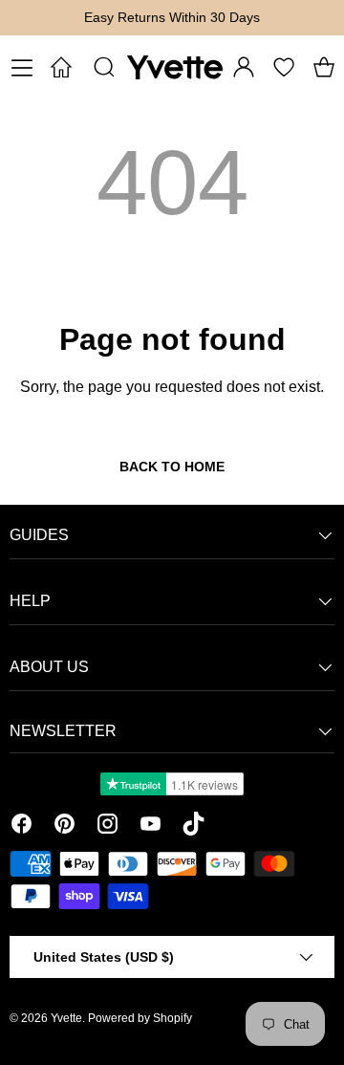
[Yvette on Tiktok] (193, 827)
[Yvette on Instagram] (107, 827)
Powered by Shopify (140, 1018)
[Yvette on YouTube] (150, 827)
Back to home (172, 466)
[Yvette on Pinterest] (64, 827)
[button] (324, 67)
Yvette (66, 1018)
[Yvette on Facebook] (21, 827)
